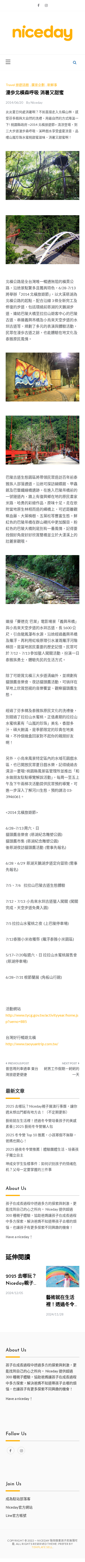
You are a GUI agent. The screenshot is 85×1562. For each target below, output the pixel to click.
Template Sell (42, 1547)
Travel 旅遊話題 (17, 85)
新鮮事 (52, 85)
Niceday (36, 102)
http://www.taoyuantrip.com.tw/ (32, 1043)
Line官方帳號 (16, 1515)
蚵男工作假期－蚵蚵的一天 (61, 1071)
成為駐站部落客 (18, 1499)
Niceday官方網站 (19, 1507)
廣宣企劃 (38, 85)
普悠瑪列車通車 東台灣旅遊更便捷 (22, 1071)
